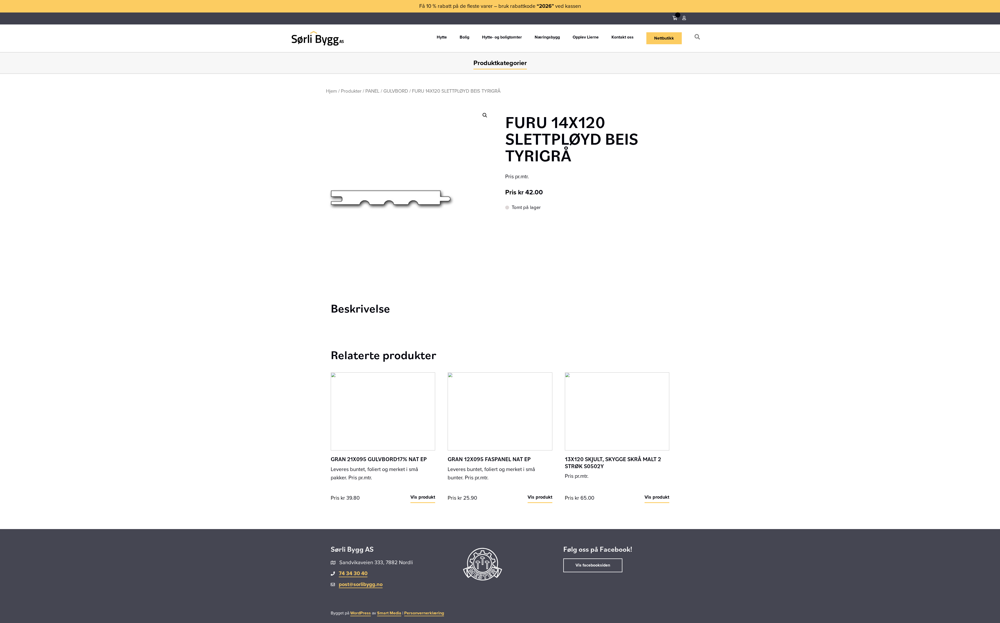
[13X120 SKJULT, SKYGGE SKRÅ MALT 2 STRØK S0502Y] (617, 411)
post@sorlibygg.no (361, 584)
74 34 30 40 (353, 573)
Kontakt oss (622, 37)
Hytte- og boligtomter (502, 37)
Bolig (464, 37)
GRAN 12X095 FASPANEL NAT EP (489, 459)
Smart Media (389, 613)
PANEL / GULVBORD (386, 91)
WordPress (360, 613)
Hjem (331, 91)
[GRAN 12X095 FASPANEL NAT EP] (500, 411)
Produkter (351, 91)
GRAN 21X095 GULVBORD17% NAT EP (379, 459)
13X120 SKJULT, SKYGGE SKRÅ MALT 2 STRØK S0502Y (613, 462)
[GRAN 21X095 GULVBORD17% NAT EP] (383, 411)
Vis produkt (422, 497)
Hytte (442, 37)
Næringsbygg (547, 37)
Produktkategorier (500, 63)
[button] (698, 38)
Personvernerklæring (424, 613)
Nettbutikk (664, 38)
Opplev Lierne (586, 37)
